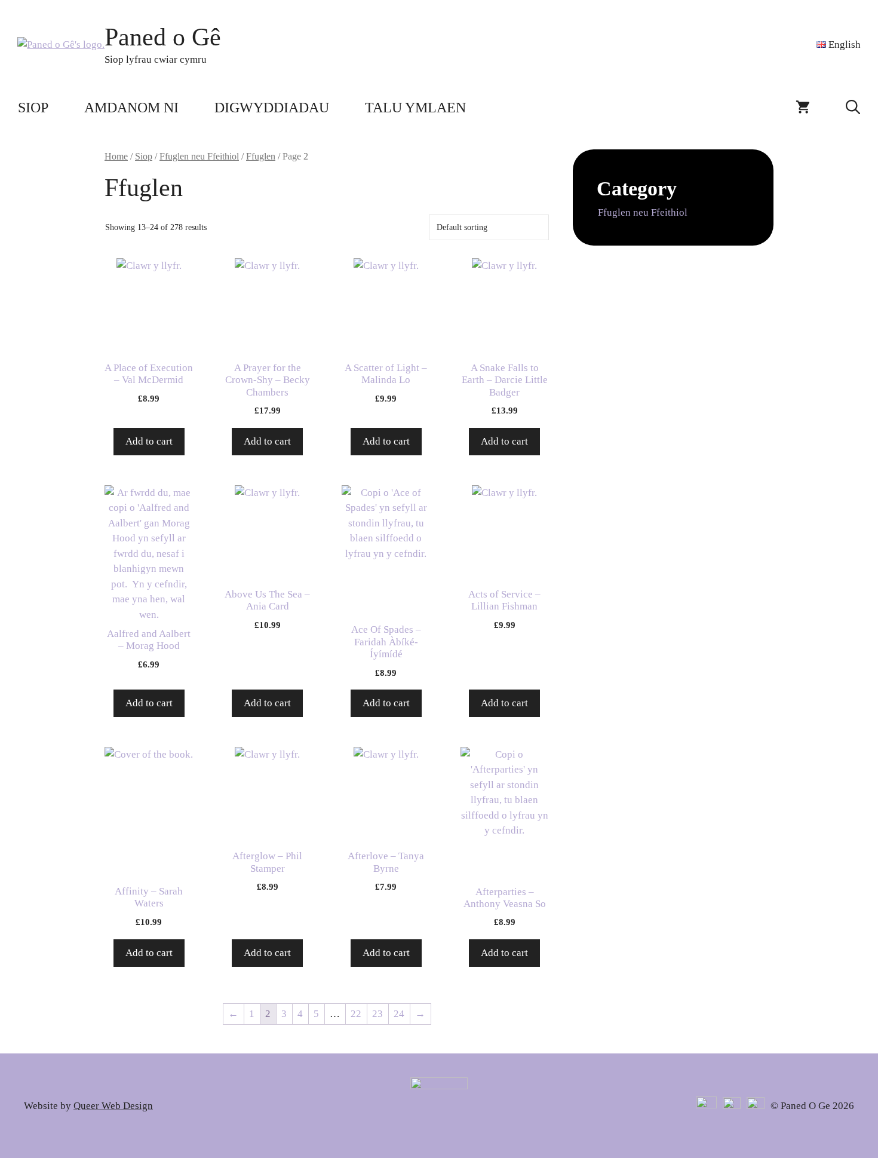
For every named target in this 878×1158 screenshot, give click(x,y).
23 (377, 1013)
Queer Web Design (113, 1105)
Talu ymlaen (415, 107)
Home (116, 156)
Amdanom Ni (131, 107)
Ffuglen (260, 156)
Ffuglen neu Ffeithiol (199, 156)
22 (356, 1013)
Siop (33, 107)
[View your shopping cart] (803, 107)
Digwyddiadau (271, 107)
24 (399, 1013)
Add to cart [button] (149, 441)
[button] (853, 107)
